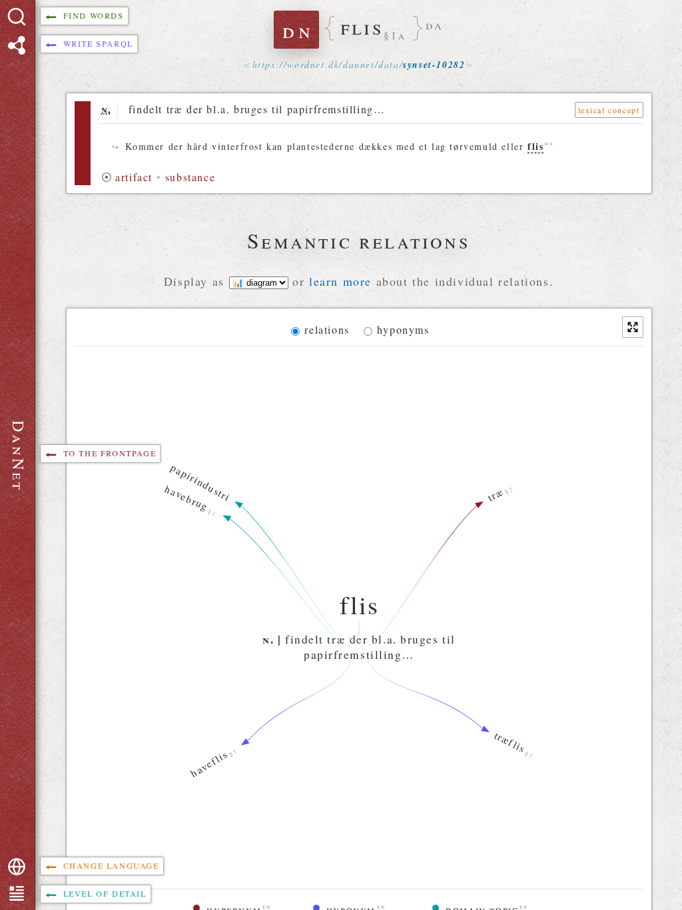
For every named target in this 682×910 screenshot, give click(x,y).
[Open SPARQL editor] (16, 45)
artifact (134, 177)
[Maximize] (632, 327)
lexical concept (609, 110)
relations (326, 329)
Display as (196, 281)
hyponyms (403, 329)
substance (190, 177)
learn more (340, 281)
